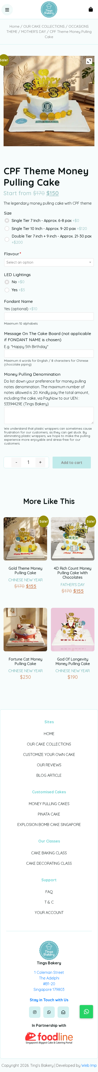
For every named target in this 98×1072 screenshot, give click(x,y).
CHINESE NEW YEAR (25, 580)
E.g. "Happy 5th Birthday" (26, 346)
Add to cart (71, 462)
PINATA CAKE (49, 814)
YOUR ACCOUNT (49, 912)
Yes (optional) (20, 308)
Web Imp (89, 1065)
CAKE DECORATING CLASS (49, 863)
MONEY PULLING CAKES (49, 803)
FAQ (49, 891)
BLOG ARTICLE (49, 775)
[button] (7, 9)
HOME (49, 733)
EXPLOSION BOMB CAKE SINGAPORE (49, 824)
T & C (49, 902)
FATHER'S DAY (73, 584)
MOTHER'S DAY (33, 31)
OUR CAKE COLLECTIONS (44, 26)
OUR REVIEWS (49, 765)
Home (15, 26)
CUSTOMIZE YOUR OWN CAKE (49, 754)
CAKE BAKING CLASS (49, 853)
